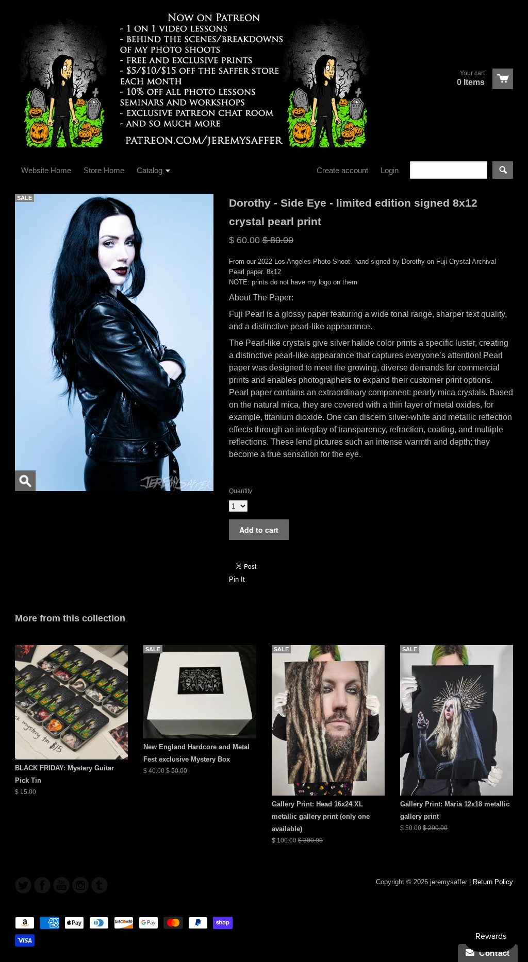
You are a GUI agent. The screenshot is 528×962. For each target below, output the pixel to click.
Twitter (23, 885)
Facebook (42, 885)
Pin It (237, 579)
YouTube (61, 885)
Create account (342, 170)
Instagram (80, 885)
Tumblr (99, 885)
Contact (492, 953)
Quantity (240, 491)
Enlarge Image (25, 480)
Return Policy (493, 882)
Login (390, 170)
